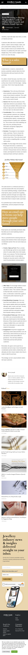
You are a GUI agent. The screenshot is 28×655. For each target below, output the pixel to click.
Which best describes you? (9, 571)
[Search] (26, 2)
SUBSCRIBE (7, 579)
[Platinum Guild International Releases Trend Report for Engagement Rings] (14, 508)
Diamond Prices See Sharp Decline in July (11, 496)
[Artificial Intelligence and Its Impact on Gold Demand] (14, 398)
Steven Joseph (10, 27)
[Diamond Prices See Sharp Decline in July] (14, 488)
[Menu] (2, 2)
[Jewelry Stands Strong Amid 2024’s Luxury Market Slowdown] (14, 443)
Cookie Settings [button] (6, 651)
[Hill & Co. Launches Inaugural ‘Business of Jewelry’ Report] (14, 465)
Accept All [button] (14, 651)
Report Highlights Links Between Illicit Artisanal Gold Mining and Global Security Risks (12, 430)
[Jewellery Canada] (14, 2)
